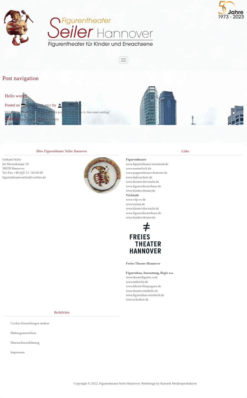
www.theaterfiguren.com (142, 277)
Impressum (18, 352)
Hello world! (16, 95)
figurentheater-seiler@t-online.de (24, 177)
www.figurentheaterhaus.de (143, 186)
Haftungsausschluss (23, 333)
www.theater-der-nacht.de (142, 181)
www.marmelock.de (138, 168)
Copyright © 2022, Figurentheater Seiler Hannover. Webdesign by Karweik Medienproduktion (135, 383)
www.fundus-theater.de (140, 190)
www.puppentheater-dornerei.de (146, 173)
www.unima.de (135, 204)
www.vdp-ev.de (136, 199)
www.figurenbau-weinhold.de (145, 295)
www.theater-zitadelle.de (142, 291)
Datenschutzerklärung (25, 342)
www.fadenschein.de (139, 177)
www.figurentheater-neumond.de (147, 164)
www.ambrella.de (137, 282)
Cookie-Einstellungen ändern (30, 323)
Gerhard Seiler (72, 105)
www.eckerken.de (137, 299)
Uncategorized (29, 119)
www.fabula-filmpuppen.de (143, 286)
